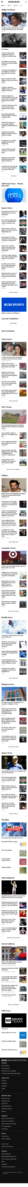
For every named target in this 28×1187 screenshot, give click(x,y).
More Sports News (13, 292)
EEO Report (5, 1154)
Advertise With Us (6, 1131)
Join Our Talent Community (9, 1184)
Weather (15, 5)
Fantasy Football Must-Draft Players (11, 1098)
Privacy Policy (5, 1161)
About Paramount (6, 1179)
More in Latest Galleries (13, 1029)
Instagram (4, 1111)
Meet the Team (6, 1123)
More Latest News (13, 426)
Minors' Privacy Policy (7, 1171)
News (9, 5)
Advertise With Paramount (9, 1181)
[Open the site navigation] (4, 2)
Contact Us (5, 1128)
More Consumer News (13, 636)
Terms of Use (5, 1169)
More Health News (13, 703)
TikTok (3, 1113)
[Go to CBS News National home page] (14, 2)
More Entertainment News (13, 962)
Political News (5, 1090)
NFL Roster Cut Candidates (9, 1096)
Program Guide (6, 1126)
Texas (2, 5)
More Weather (13, 323)
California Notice (6, 1164)
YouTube (4, 1105)
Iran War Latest (5, 1093)
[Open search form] (26, 2)
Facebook (4, 1108)
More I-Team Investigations (13, 494)
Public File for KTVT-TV (8, 1143)
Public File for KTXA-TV (8, 1146)
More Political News (13, 567)
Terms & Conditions (7, 1133)
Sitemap (4, 1136)
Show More (13, 176)
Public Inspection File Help (9, 1148)
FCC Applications (6, 1151)
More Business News (13, 771)
